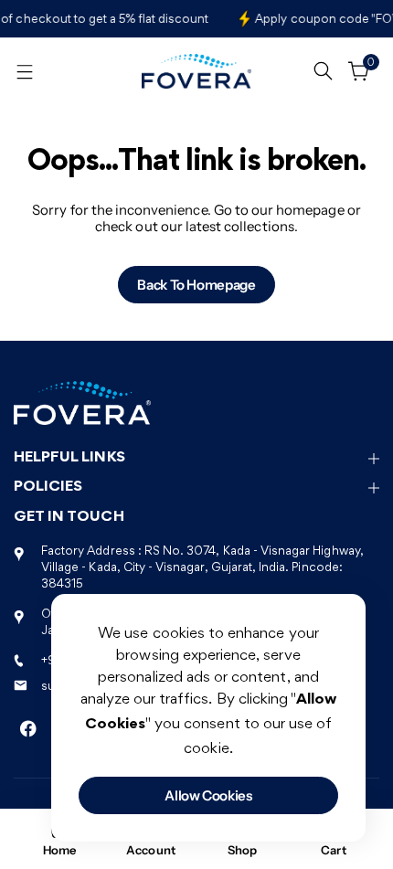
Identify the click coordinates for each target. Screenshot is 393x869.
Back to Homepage (196, 284)
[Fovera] (196, 71)
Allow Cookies (208, 795)
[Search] (322, 67)
